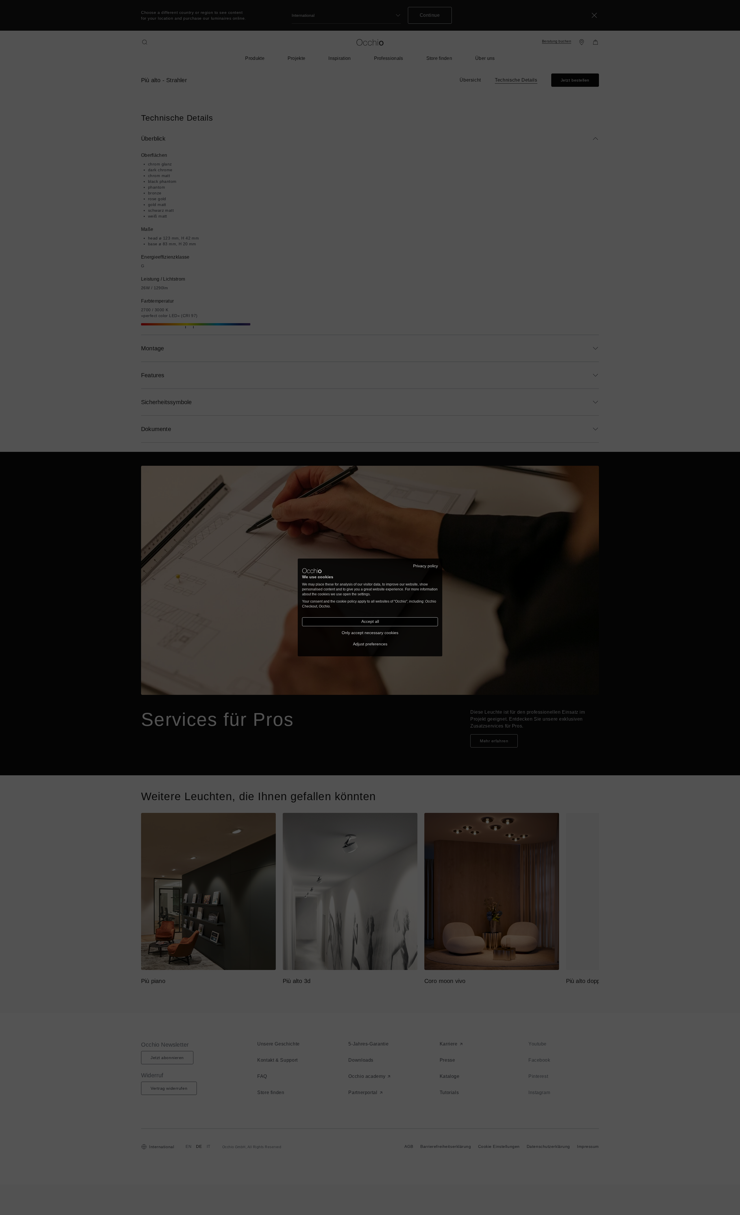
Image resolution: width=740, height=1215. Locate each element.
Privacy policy (425, 566)
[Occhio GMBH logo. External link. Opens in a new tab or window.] (312, 570)
